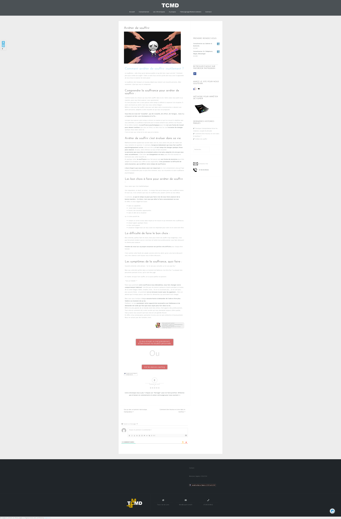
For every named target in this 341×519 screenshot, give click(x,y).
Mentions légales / (195, 476)
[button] (154, 342)
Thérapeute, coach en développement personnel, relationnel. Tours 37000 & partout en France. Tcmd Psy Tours (172, 326)
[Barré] (137, 436)
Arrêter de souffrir (201, 139)
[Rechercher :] (201, 149)
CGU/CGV (204, 476)
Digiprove (47, 518)
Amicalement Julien (168, 323)
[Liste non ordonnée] (142, 436)
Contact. (192, 468)
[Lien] (149, 436)
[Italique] (132, 436)
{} (151, 435)
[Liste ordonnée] (139, 436)
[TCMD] (134, 503)
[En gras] (129, 436)
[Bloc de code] (147, 436)
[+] (154, 435)
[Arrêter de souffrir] (152, 47)
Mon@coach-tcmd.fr (185, 504)
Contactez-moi (203, 164)
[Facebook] (3, 42)
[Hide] (2, 49)
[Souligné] (134, 436)
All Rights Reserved (129, 374)
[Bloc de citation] (144, 436)
